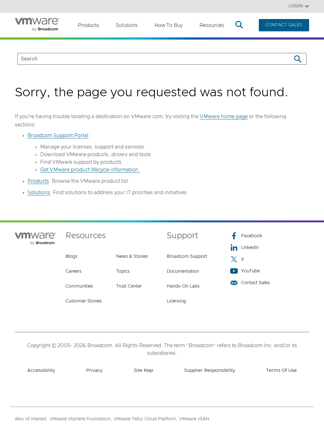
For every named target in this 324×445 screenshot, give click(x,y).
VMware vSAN (194, 419)
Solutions (127, 25)
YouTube (250, 271)
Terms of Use (281, 370)
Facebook (251, 236)
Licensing (176, 301)
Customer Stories (83, 301)
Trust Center (129, 286)
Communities (79, 286)
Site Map (143, 370)
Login (296, 6)
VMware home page (224, 116)
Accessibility (41, 370)
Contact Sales (255, 283)
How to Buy (168, 25)
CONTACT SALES (283, 25)
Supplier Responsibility (209, 370)
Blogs (71, 256)
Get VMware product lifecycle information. (90, 169)
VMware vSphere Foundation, (81, 419)
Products (88, 25)
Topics (123, 271)
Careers (73, 271)
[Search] (297, 58)
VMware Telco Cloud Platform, (145, 419)
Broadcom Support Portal (58, 135)
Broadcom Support (187, 256)
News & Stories (132, 256)
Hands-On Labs (183, 286)
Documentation (183, 271)
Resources (211, 25)
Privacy (94, 370)
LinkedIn (250, 247)
